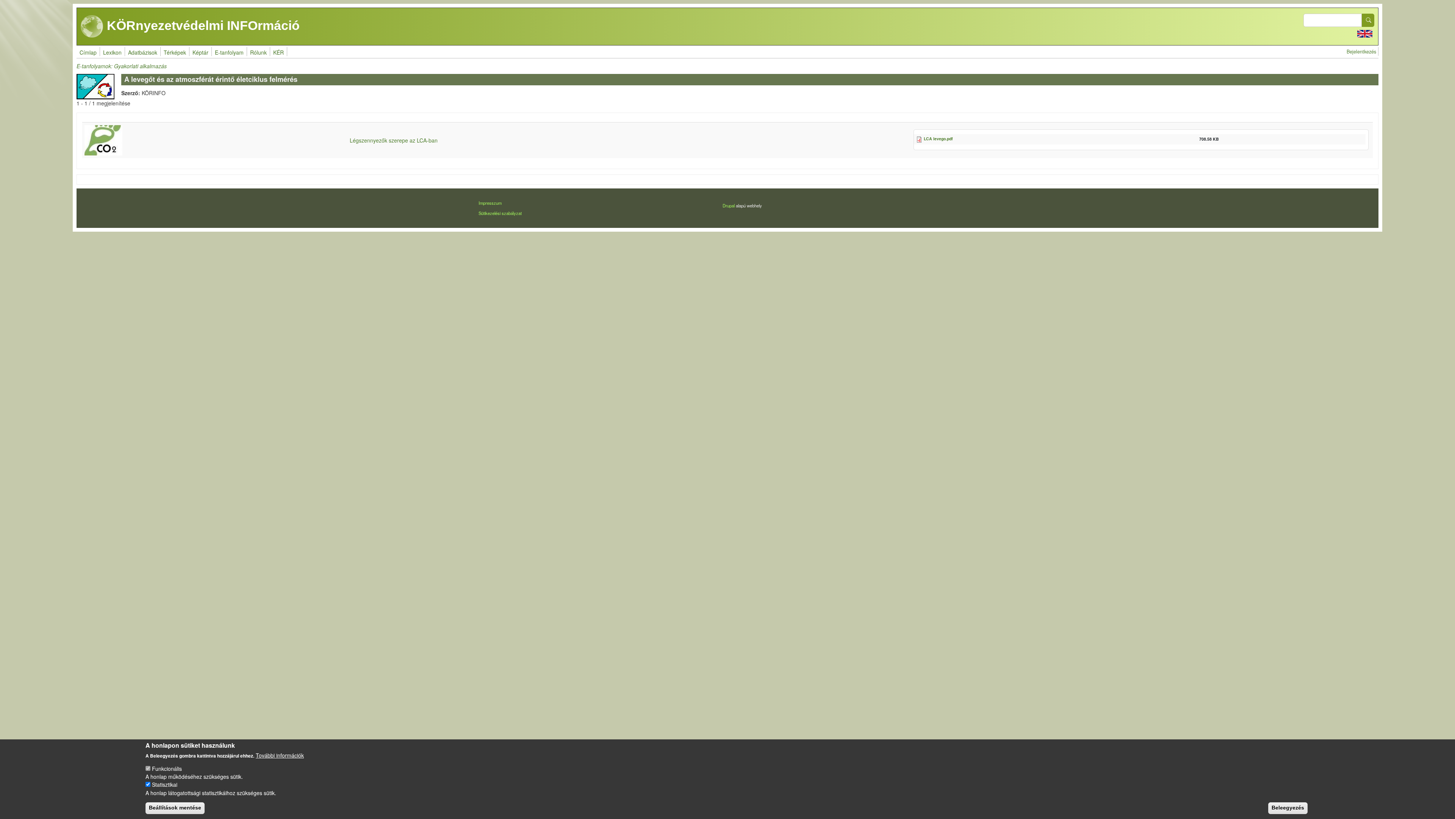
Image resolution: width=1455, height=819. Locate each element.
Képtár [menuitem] (200, 52)
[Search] (1368, 20)
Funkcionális (167, 768)
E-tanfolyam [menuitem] (229, 52)
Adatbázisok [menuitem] (142, 52)
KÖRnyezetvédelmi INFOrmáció (201, 25)
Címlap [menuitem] (88, 52)
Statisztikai (164, 784)
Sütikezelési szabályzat (500, 213)
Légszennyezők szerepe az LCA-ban (394, 140)
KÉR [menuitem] (278, 52)
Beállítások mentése (175, 808)
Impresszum (490, 203)
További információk (280, 755)
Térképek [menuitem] (175, 52)
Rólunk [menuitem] (258, 52)
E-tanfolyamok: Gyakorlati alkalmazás (122, 66)
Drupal (729, 205)
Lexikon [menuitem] (112, 52)
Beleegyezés (1288, 808)
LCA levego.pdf (938, 138)
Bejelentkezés (1361, 51)
